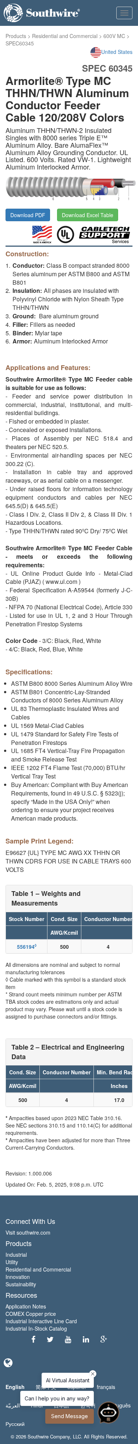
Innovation (18, 1276)
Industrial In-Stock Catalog (36, 1328)
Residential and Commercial (65, 36)
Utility (12, 1262)
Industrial (16, 1254)
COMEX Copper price (31, 1313)
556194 (26, 946)
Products (16, 36)
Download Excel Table (87, 215)
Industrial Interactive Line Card (41, 1321)
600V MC (114, 36)
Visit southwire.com (28, 1232)
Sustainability (21, 1284)
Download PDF (27, 215)
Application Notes (26, 1306)
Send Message (69, 1416)
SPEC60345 (20, 43)
